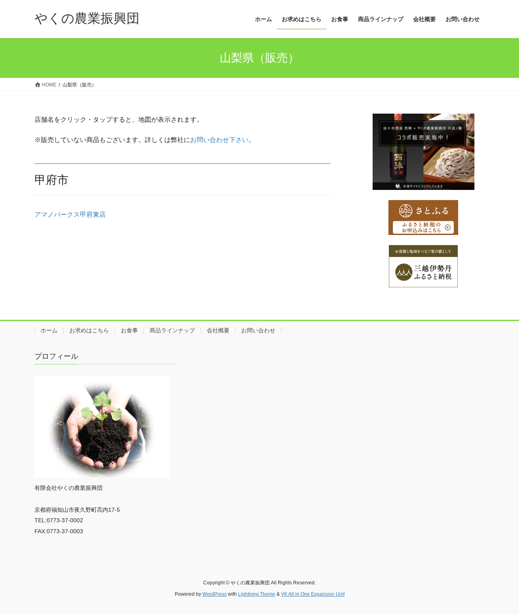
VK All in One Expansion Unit (313, 594)
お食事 (129, 330)
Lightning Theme (256, 594)
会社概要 (218, 330)
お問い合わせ (258, 330)
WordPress (214, 594)
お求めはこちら (89, 330)
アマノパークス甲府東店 (70, 214)
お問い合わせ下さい (219, 139)
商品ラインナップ (172, 330)
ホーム (49, 330)
